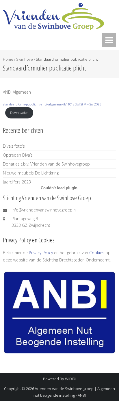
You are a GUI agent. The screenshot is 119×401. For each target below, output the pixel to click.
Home (8, 59)
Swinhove (24, 59)
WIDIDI (70, 378)
